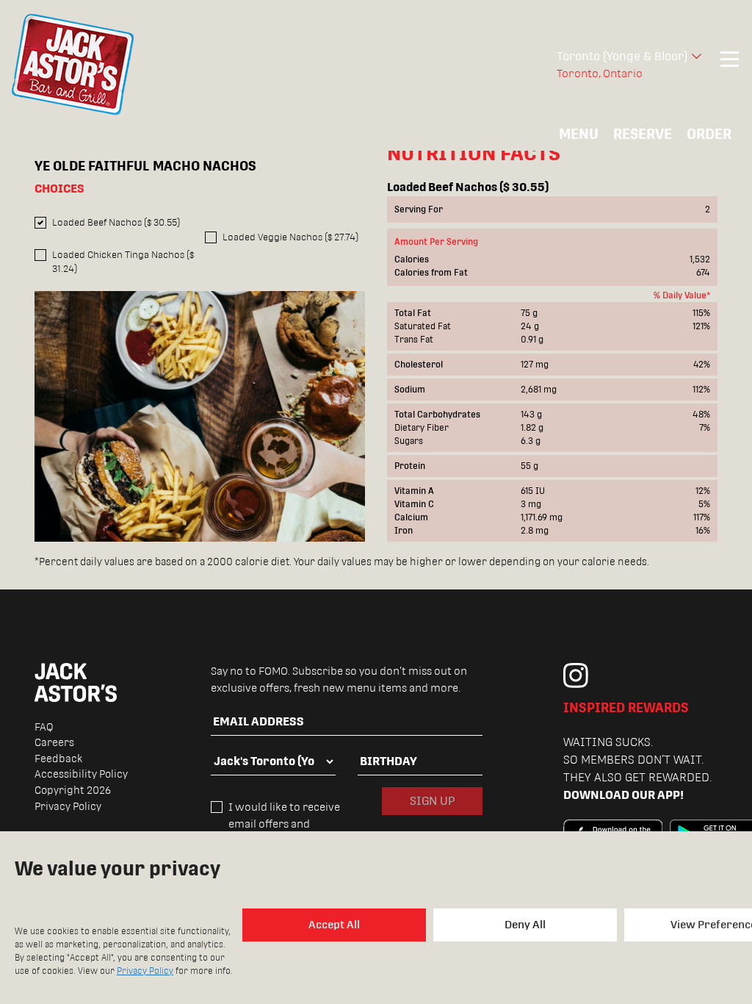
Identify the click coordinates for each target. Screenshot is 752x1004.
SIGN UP (432, 801)
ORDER (709, 134)
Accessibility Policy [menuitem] (81, 774)
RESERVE (642, 134)
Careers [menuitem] (54, 742)
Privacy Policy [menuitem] (68, 806)
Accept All (334, 924)
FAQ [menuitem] (44, 727)
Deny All (525, 924)
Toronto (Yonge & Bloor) (622, 56)
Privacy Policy (145, 971)
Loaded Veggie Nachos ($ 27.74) (290, 237)
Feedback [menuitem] (58, 758)
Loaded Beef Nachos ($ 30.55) (116, 222)
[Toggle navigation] (729, 65)
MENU (579, 134)
